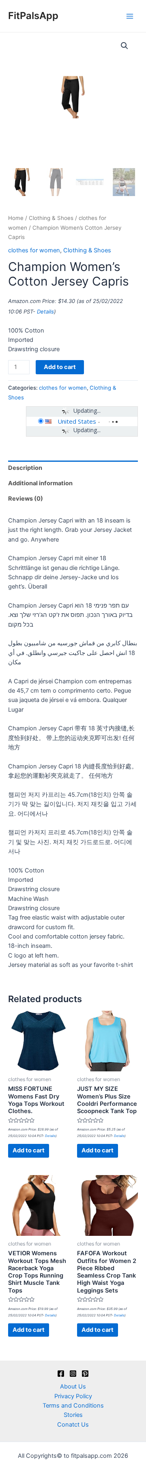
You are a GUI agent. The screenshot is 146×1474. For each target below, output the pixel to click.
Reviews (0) (25, 498)
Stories (73, 1415)
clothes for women (34, 250)
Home (16, 218)
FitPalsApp (33, 15)
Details (45, 311)
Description (25, 467)
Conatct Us (73, 1424)
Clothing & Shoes (51, 218)
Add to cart (60, 367)
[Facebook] (60, 1373)
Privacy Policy (73, 1396)
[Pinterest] (85, 1373)
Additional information (40, 483)
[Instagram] (73, 1373)
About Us (73, 1386)
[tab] (73, 468)
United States (77, 421)
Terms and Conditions (73, 1405)
